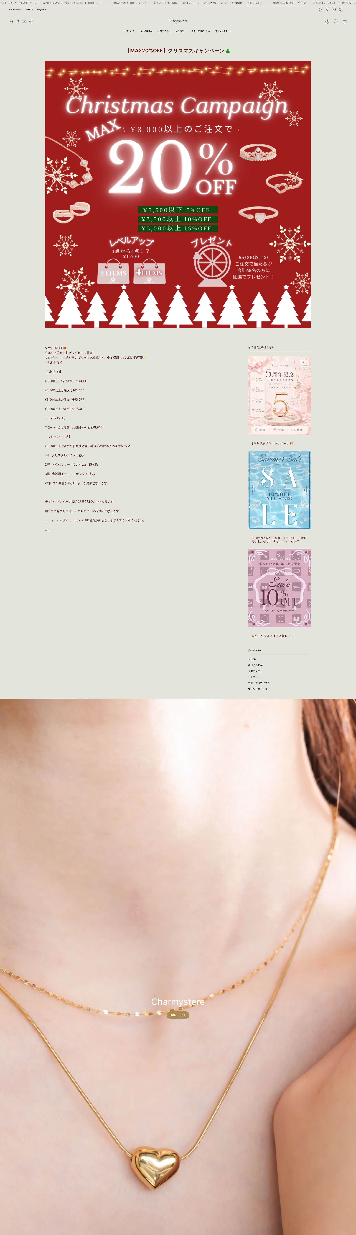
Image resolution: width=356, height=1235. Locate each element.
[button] (181, 31)
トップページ (255, 659)
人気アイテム (255, 671)
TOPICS (29, 9)
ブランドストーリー (259, 689)
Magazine (41, 9)
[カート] (344, 21)
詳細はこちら (94, 3)
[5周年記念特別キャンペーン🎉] (279, 395)
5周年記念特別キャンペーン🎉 (272, 443)
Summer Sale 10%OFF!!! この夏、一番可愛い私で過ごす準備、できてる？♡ (279, 539)
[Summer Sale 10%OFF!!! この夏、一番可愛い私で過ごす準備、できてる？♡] (279, 490)
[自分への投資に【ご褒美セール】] (279, 588)
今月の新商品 (255, 665)
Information (15, 9)
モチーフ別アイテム (259, 683)
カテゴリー (254, 677)
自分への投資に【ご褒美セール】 (274, 636)
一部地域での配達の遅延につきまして (129, 3)
